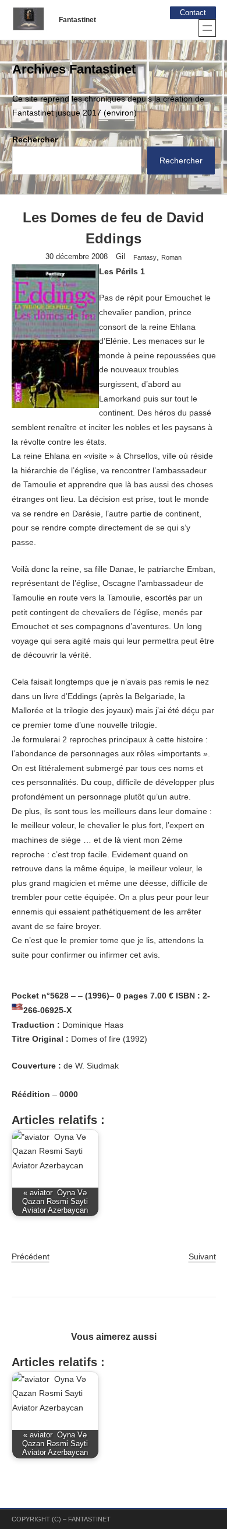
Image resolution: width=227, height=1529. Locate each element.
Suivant (202, 1256)
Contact (193, 13)
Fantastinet (77, 20)
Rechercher (35, 139)
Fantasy (145, 257)
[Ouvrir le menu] (207, 28)
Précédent (30, 1256)
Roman (171, 257)
